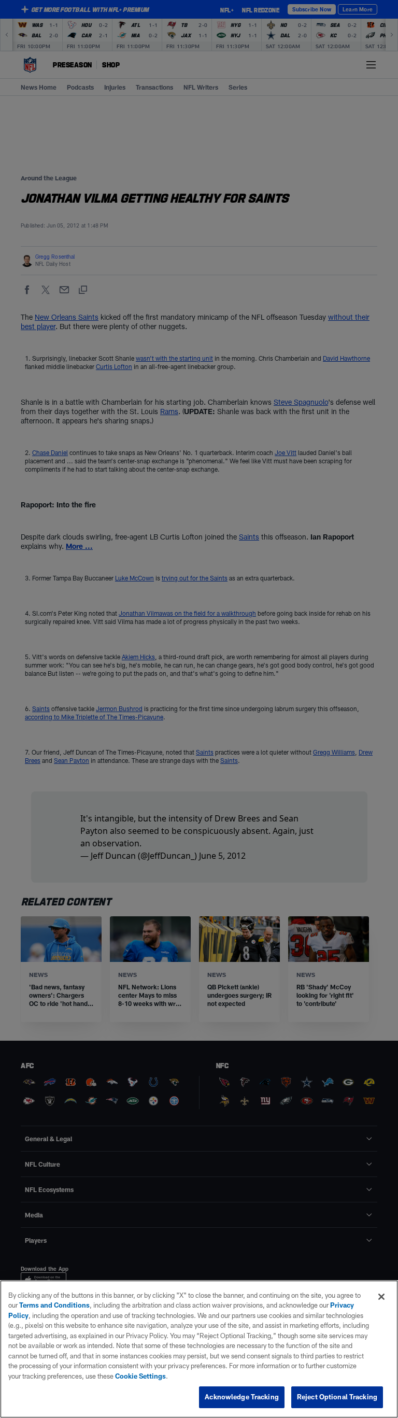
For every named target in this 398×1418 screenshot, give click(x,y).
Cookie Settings (140, 1376)
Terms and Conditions (54, 1305)
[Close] (381, 1296)
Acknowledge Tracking (242, 1397)
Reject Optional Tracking (337, 1397)
